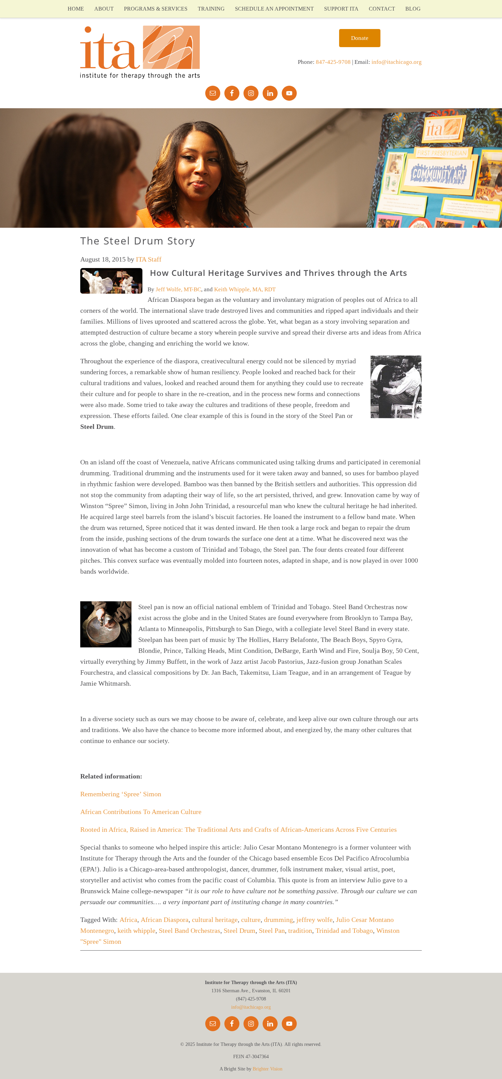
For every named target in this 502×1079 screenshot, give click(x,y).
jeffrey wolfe (314, 919)
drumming (278, 919)
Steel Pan (272, 930)
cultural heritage (215, 919)
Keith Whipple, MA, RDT (245, 289)
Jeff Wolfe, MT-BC (178, 289)
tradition (300, 930)
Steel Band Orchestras (189, 930)
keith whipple (136, 930)
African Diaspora (165, 919)
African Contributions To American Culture (140, 811)
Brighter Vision (267, 1068)
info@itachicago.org (397, 62)
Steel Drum (239, 930)
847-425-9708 (333, 62)
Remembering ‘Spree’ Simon (120, 794)
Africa (128, 919)
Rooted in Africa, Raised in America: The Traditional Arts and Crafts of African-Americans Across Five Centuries (238, 829)
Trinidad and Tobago (344, 930)
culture (251, 919)
